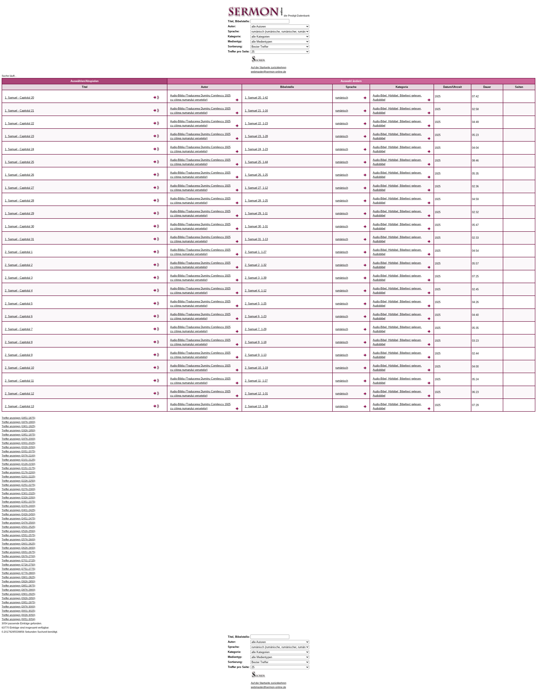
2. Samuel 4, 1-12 (255, 290)
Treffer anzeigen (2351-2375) (18, 501)
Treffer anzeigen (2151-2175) (18, 468)
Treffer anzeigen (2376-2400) (18, 506)
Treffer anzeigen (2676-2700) (18, 556)
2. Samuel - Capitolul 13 (19, 406)
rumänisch (341, 97)
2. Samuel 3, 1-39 (255, 277)
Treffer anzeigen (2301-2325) (18, 493)
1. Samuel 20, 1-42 (256, 97)
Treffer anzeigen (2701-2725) (18, 560)
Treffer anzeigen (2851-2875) (18, 585)
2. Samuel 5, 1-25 (255, 303)
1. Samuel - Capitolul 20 (19, 97)
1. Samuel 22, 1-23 (256, 123)
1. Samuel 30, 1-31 (256, 226)
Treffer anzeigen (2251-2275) (18, 485)
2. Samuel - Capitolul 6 (19, 316)
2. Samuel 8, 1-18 (255, 342)
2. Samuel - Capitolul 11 (19, 380)
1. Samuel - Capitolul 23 (19, 136)
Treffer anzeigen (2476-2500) (18, 522)
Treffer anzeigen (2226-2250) (18, 480)
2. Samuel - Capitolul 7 (19, 329)
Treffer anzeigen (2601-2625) (18, 543)
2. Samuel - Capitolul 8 (19, 342)
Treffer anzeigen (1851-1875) (18, 417)
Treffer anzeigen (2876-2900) (18, 589)
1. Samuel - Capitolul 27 (19, 187)
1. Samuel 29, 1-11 (256, 213)
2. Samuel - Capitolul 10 (19, 367)
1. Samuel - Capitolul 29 (19, 213)
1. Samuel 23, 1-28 (256, 136)
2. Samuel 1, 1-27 (255, 252)
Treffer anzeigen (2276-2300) (18, 489)
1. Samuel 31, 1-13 (256, 239)
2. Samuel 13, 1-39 (256, 406)
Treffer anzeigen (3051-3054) (18, 619)
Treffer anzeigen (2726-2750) (18, 564)
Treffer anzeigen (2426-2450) (18, 514)
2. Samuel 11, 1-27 (256, 380)
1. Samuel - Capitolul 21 (19, 110)
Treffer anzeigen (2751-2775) (18, 568)
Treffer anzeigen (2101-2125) (18, 459)
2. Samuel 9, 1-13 (255, 355)
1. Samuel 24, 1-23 (256, 149)
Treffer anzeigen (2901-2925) (18, 594)
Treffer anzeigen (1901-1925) (18, 426)
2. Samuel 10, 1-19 (256, 367)
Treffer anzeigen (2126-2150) (18, 464)
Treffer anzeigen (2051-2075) (18, 451)
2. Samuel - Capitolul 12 (19, 393)
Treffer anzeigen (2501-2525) (18, 527)
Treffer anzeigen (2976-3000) (18, 606)
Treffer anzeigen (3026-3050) (18, 615)
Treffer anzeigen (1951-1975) (18, 434)
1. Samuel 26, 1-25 (256, 174)
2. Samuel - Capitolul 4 (19, 290)
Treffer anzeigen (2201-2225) (18, 476)
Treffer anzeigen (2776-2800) (18, 573)
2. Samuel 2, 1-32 (255, 265)
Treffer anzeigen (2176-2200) (18, 472)
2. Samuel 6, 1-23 (255, 316)
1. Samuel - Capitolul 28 (19, 200)
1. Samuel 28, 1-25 (256, 200)
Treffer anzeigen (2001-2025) (18, 443)
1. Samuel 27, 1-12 (256, 187)
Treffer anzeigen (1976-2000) (18, 438)
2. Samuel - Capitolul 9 (19, 355)
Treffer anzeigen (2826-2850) (18, 581)
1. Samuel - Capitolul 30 (19, 226)
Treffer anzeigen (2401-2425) (18, 510)
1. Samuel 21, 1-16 (256, 110)
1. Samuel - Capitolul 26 (19, 174)
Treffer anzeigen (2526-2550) (18, 531)
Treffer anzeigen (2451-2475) (18, 518)
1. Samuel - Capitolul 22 (19, 123)
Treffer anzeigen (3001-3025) (18, 610)
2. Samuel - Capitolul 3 (19, 277)
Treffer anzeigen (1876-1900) (18, 422)
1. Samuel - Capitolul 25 (19, 162)
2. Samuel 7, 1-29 (255, 329)
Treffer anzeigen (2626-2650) (18, 548)
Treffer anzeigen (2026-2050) (18, 447)
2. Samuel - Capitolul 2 (19, 265)
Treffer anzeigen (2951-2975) (18, 602)
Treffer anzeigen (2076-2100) (18, 455)
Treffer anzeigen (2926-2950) (18, 598)
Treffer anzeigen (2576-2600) (18, 539)
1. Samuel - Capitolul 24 (19, 149)
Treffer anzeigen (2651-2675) (18, 552)
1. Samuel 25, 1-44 (256, 162)
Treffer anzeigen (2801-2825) (18, 577)
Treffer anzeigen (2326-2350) (18, 497)
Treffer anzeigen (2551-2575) (18, 535)
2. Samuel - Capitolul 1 (19, 252)
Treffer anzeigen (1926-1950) (18, 430)
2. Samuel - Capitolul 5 (19, 303)
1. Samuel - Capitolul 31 (19, 239)
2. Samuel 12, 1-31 (256, 393)
